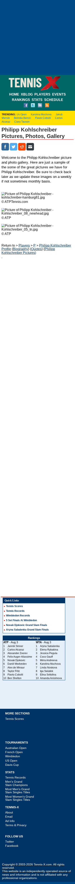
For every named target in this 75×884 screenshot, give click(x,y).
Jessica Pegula (48, 653)
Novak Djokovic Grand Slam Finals (26, 625)
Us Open (22, 114)
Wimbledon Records (18, 615)
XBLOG (27, 94)
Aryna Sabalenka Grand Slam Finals (27, 629)
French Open (14, 752)
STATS (37, 100)
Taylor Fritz (14, 671)
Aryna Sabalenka (50, 646)
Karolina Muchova (41, 114)
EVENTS (59, 94)
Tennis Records (15, 611)
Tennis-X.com (43, 864)
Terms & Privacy (15, 825)
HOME (14, 94)
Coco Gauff (46, 656)
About (9, 812)
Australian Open (15, 748)
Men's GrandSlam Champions (16, 783)
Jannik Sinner (15, 646)
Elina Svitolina (48, 674)
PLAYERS (42, 94)
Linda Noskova (48, 667)
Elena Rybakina (49, 649)
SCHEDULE (53, 100)
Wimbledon (12, 756)
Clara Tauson (22, 121)
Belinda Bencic (22, 118)
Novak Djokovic (16, 660)
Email (8, 816)
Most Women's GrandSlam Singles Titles (19, 798)
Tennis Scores (14, 606)
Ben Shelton (14, 678)
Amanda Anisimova (51, 678)
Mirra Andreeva (48, 660)
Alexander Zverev (18, 653)
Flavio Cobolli (43, 118)
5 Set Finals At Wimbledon (21, 620)
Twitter (9, 841)
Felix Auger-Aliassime (20, 656)
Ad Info (10, 821)
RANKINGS (21, 100)
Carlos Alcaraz (16, 649)
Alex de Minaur (16, 667)
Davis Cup (12, 764)
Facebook (11, 845)
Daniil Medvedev (17, 663)
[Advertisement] (37, 37)
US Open (11, 760)
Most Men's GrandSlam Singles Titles (17, 790)
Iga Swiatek (46, 671)
